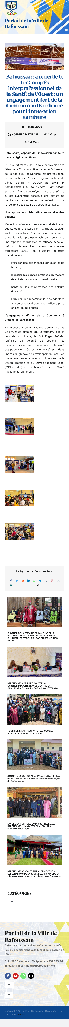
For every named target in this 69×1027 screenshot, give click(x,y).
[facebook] (8, 976)
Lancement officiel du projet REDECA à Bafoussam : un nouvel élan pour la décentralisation (31, 826)
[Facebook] (11, 581)
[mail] (31, 976)
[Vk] (58, 581)
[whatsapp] (23, 976)
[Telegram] (40, 581)
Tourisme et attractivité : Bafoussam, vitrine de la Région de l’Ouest (30, 732)
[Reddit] (23, 581)
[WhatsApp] (34, 581)
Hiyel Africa (23, 1014)
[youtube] (16, 976)
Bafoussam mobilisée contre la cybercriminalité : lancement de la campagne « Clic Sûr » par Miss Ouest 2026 (32, 685)
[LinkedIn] (29, 581)
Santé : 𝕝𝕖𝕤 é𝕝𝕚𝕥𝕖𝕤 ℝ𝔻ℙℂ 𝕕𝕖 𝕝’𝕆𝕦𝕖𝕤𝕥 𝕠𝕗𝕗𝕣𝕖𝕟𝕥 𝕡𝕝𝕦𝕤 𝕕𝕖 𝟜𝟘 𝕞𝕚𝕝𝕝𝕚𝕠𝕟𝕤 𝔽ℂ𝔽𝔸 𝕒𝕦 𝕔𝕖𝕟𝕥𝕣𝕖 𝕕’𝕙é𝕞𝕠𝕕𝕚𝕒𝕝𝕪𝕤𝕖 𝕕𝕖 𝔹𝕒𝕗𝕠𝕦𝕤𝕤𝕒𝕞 (33, 778)
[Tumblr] (46, 581)
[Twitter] (17, 581)
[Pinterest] (52, 581)
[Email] (37, 585)
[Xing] (11, 585)
